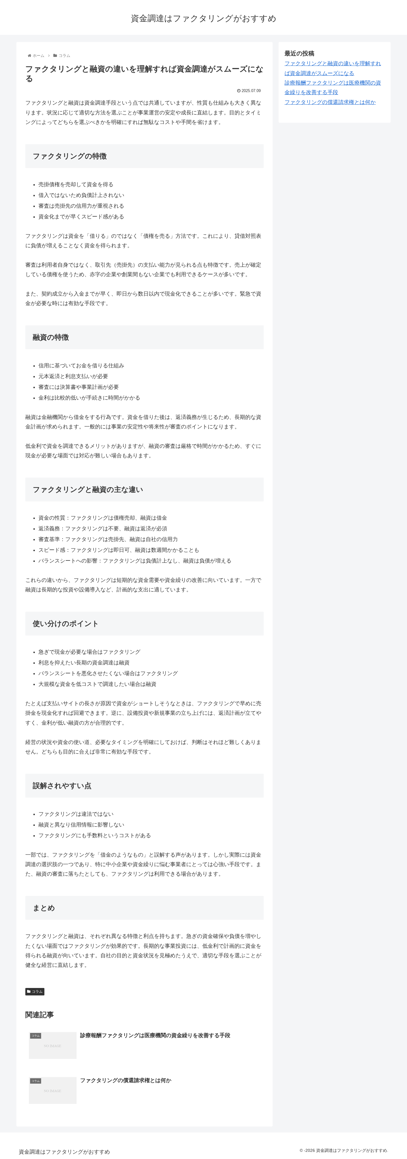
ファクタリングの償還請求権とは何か (330, 102)
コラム (37, 991)
